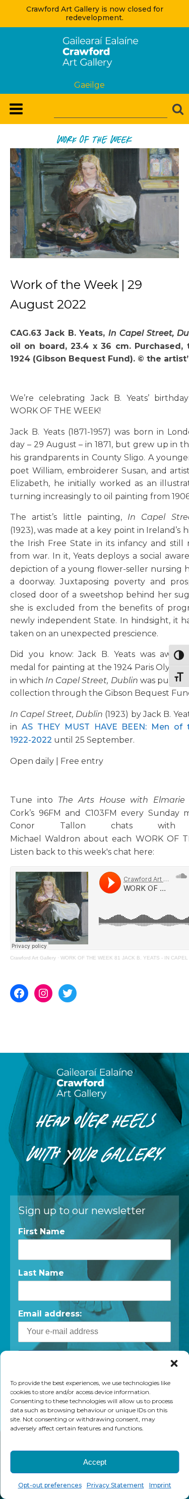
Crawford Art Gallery (33, 958)
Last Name (41, 1273)
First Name (41, 1231)
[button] (174, 1363)
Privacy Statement (115, 1485)
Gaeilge (89, 85)
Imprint (160, 1485)
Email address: (50, 1313)
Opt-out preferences (50, 1485)
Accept (94, 1462)
